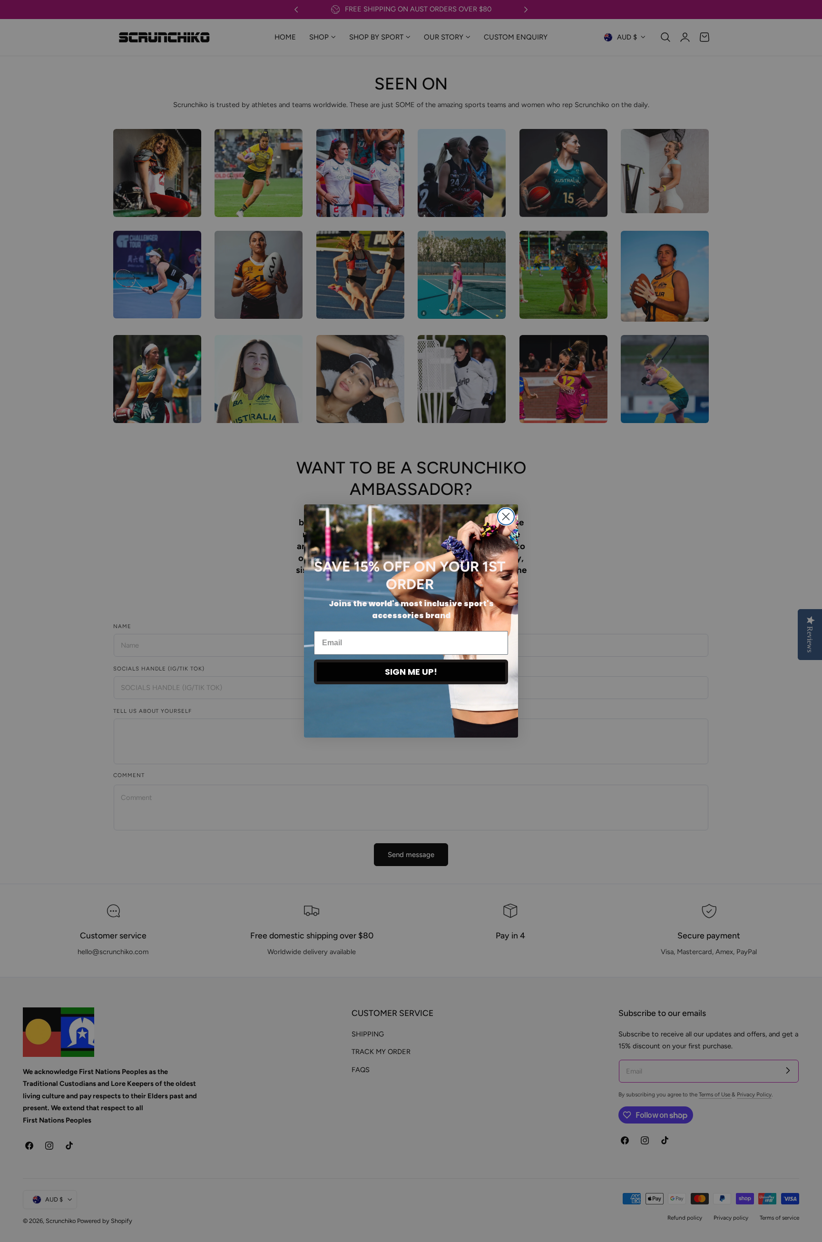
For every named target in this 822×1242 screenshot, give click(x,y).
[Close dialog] (506, 516)
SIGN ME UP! (411, 672)
